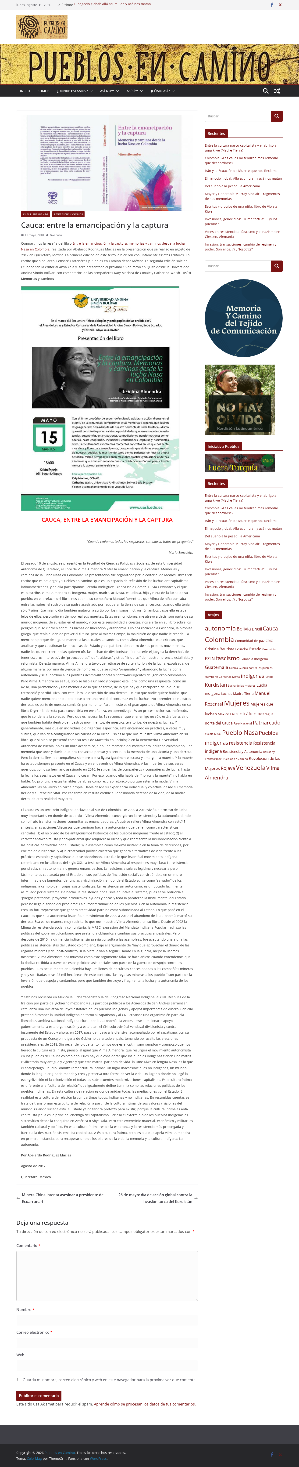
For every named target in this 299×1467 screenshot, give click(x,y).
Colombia (219, 639)
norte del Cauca (219, 723)
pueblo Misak (213, 733)
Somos (44, 91)
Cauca (270, 628)
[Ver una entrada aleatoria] (277, 91)
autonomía (220, 628)
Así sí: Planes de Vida (35, 214)
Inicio (25, 91)
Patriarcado (266, 722)
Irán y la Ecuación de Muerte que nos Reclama (241, 170)
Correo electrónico (34, 1332)
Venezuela (250, 767)
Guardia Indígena (254, 659)
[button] (90, 91)
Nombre (25, 1309)
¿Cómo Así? (160, 91)
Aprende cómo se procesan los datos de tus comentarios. (145, 1404)
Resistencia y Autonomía (242, 751)
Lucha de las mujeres (242, 686)
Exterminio (269, 649)
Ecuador (241, 649)
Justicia (269, 676)
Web (20, 1355)
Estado (255, 649)
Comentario (28, 1245)
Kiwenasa (56, 235)
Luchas (226, 694)
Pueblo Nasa (240, 732)
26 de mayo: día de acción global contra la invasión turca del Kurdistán (155, 1198)
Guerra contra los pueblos (256, 668)
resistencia (240, 743)
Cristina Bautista (219, 649)
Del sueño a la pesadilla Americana (232, 186)
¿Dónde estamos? (72, 91)
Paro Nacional (243, 723)
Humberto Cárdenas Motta (222, 677)
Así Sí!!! (132, 91)
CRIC (269, 641)
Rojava (228, 768)
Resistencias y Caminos (68, 214)
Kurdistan (216, 684)
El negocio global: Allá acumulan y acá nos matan (112, 5)
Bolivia (244, 628)
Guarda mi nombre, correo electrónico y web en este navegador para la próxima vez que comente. (109, 1379)
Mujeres (236, 703)
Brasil (257, 629)
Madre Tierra (243, 694)
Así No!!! (107, 91)
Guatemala (216, 667)
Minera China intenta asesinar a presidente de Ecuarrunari (62, 1198)
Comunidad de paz (250, 641)
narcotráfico (243, 713)
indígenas (252, 675)
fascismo (228, 658)
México (223, 714)
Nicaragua (265, 714)
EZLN (210, 658)
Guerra (233, 668)
